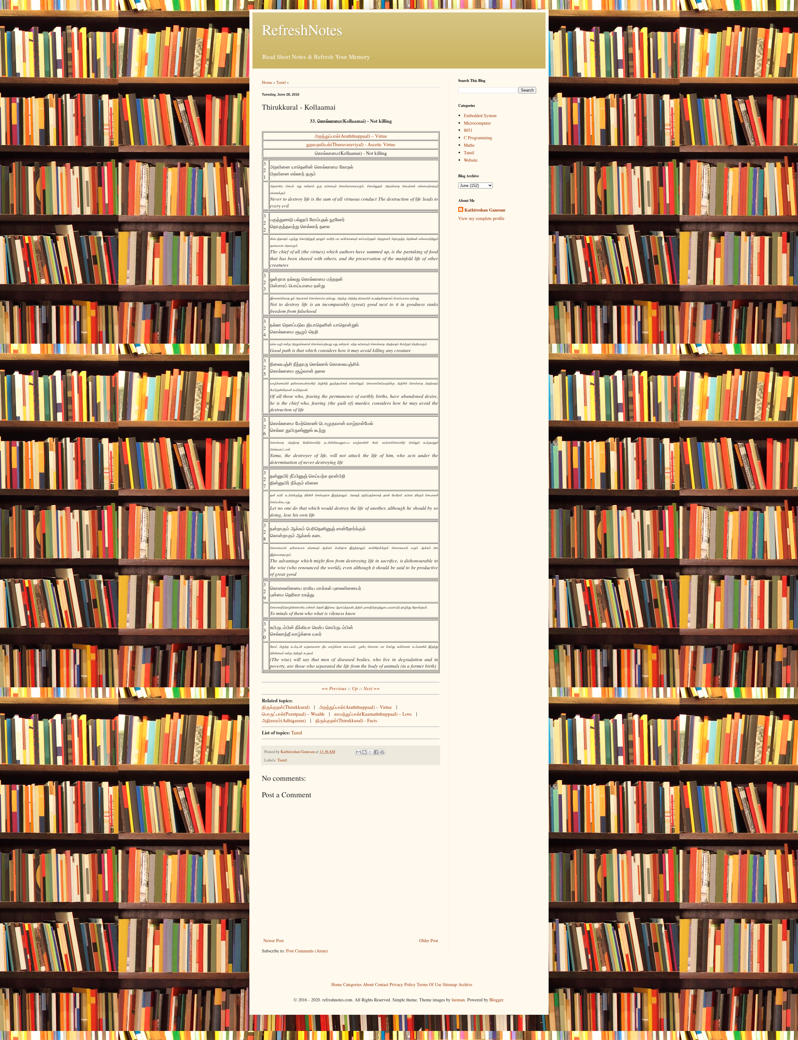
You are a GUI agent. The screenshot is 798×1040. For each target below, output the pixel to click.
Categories (352, 984)
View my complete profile (481, 218)
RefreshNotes (302, 29)
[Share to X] (370, 752)
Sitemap (450, 984)
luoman (458, 1000)
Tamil (281, 82)
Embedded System (480, 115)
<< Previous (334, 688)
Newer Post (273, 940)
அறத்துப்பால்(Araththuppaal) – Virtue (351, 136)
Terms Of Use (429, 984)
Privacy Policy (403, 984)
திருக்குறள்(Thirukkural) (286, 707)
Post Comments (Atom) (307, 951)
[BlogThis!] (364, 752)
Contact (381, 984)
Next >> (371, 688)
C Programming (478, 138)
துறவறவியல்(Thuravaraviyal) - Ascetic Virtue (350, 144)
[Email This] (358, 752)
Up (355, 688)
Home (267, 82)
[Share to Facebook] (376, 752)
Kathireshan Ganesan (484, 210)
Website (471, 160)
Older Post (428, 940)
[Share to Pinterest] (382, 752)
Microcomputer (477, 123)
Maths (469, 145)
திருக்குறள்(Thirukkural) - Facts (346, 720)
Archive (465, 984)
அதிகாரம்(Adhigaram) (284, 720)
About (368, 984)
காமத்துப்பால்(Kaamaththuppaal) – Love (373, 714)
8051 (468, 130)
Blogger (496, 1000)
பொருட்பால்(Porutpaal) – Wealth (293, 714)
